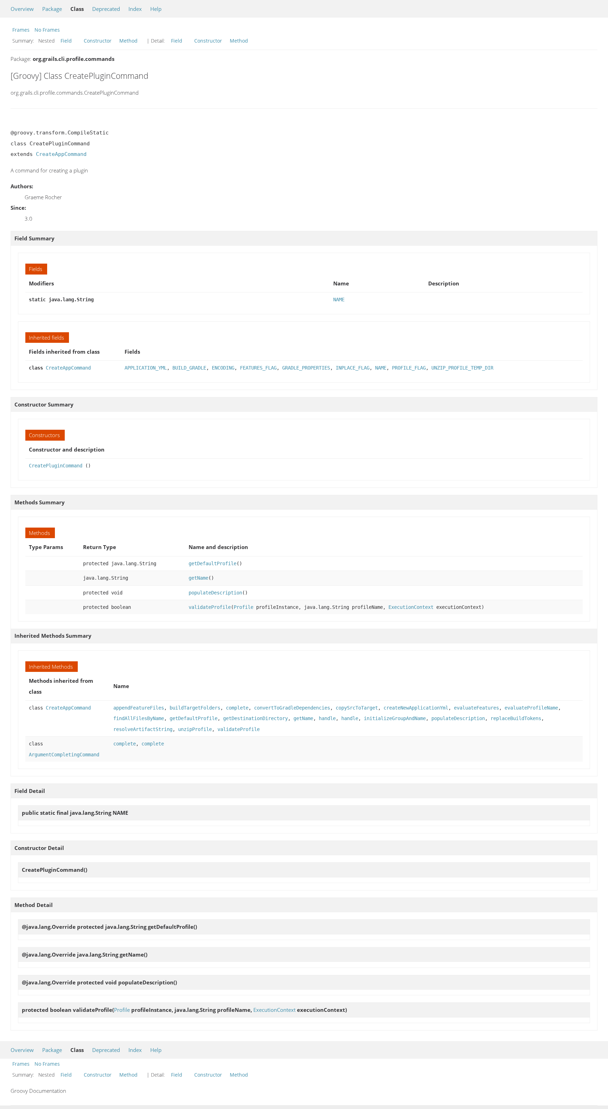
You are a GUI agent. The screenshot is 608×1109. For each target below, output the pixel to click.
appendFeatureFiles (138, 708)
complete (237, 708)
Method (128, 40)
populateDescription (215, 593)
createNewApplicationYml (416, 708)
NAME (338, 299)
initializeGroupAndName (395, 718)
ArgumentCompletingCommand (64, 754)
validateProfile (210, 607)
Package (52, 8)
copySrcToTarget (357, 708)
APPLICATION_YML (146, 368)
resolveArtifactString (142, 729)
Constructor (98, 40)
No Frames (47, 29)
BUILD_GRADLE (189, 368)
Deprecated (106, 8)
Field (66, 40)
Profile (243, 607)
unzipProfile (195, 729)
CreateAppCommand (61, 154)
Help (156, 8)
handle (327, 718)
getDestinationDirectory (255, 718)
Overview (22, 8)
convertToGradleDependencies (292, 708)
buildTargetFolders (195, 708)
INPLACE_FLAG (352, 368)
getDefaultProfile (212, 563)
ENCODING (223, 368)
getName (198, 578)
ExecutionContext (410, 607)
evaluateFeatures (476, 708)
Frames (21, 29)
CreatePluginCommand (55, 465)
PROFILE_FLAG (409, 368)
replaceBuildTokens (515, 718)
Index (135, 8)
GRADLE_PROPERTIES (306, 368)
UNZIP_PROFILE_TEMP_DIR (462, 368)
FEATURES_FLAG (258, 368)
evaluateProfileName (531, 708)
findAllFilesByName (138, 718)
